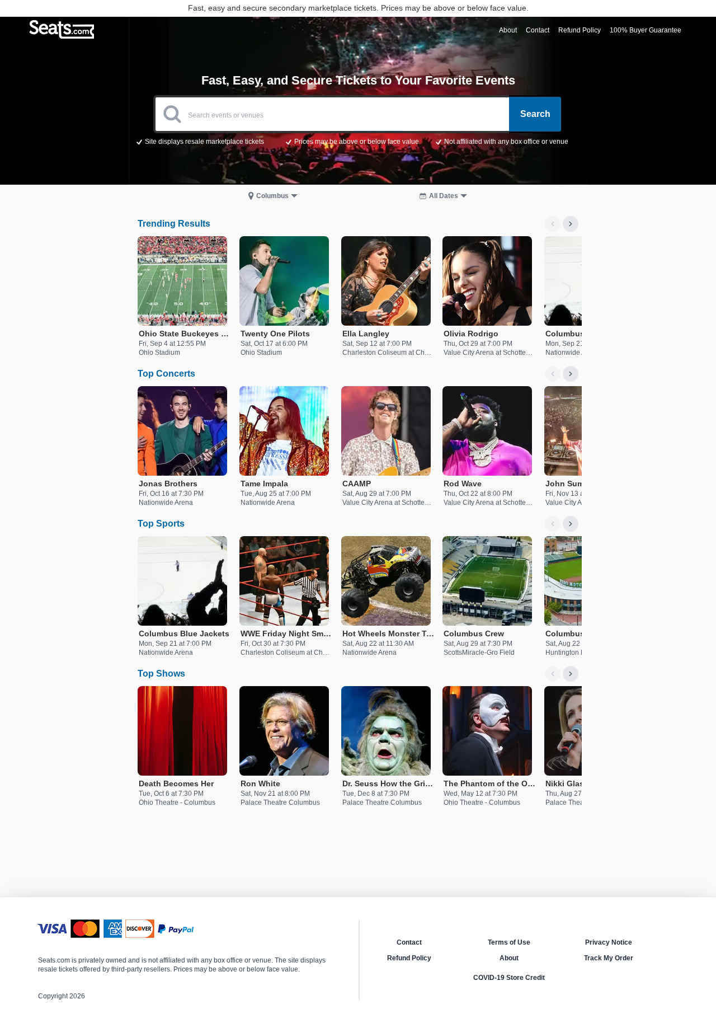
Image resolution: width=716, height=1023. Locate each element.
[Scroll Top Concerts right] (570, 374)
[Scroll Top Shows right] (570, 674)
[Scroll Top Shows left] (552, 674)
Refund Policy (409, 958)
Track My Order (608, 958)
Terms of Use (509, 942)
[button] (358, 141)
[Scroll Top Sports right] (570, 524)
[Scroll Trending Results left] (552, 224)
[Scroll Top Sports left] (552, 524)
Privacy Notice (608, 942)
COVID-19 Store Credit (509, 978)
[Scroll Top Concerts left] (552, 374)
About (509, 958)
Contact (409, 942)
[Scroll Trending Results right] (570, 224)
